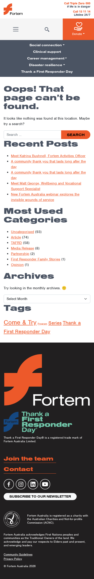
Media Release (22, 248)
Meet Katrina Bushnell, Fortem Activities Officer (48, 156)
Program (42, 323)
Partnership (20, 254)
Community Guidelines (18, 554)
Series (55, 323)
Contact (18, 468)
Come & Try (20, 322)
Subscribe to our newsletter (40, 496)
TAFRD (16, 243)
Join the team (28, 458)
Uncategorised (22, 232)
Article (16, 237)
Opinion (17, 265)
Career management (45, 58)
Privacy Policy (13, 559)
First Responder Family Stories (35, 259)
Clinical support (47, 52)
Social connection (45, 45)
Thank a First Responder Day (47, 72)
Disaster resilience (45, 65)
